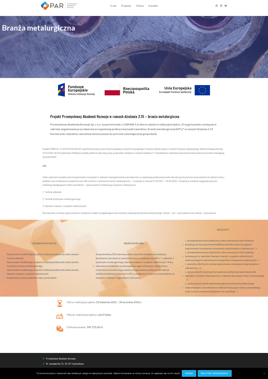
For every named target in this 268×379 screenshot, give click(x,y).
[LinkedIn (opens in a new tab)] (221, 6)
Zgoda (189, 373)
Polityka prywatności (214, 373)
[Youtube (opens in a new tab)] (225, 6)
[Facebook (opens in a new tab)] (216, 6)
